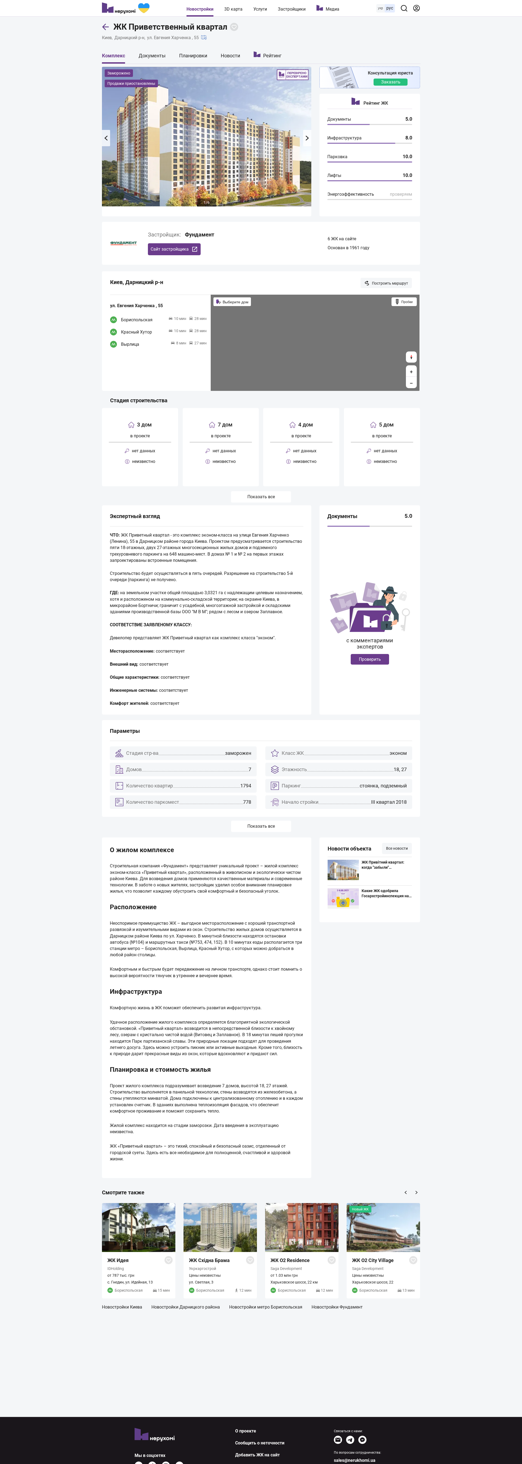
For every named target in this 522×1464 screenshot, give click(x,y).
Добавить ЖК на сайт (257, 1454)
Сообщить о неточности (259, 1443)
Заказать (390, 82)
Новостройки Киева (122, 1307)
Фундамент (199, 234)
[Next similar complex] (416, 1192)
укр (380, 8)
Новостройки (200, 9)
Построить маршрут (390, 283)
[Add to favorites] (234, 27)
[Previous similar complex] (405, 1192)
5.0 (408, 516)
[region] (315, 343)
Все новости (397, 848)
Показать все (261, 496)
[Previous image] (106, 138)
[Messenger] (362, 1440)
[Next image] (307, 138)
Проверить (370, 659)
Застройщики (292, 9)
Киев (107, 37)
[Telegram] (350, 1440)
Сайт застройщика (170, 249)
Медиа (332, 9)
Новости (230, 55)
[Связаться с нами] (338, 1440)
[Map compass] (411, 357)
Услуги (260, 9)
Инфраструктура (344, 138)
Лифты (334, 175)
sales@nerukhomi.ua (354, 1460)
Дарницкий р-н (129, 37)
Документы (152, 55)
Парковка (337, 156)
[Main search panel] (404, 8)
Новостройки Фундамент (337, 1307)
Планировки (193, 55)
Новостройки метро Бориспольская (265, 1307)
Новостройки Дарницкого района (185, 1307)
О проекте (245, 1431)
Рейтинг (272, 55)
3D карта (233, 9)
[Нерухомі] (126, 8)
